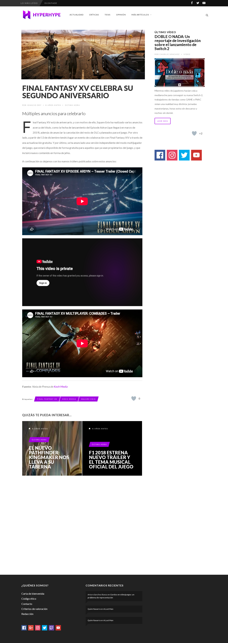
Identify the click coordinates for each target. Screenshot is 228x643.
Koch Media (60, 386)
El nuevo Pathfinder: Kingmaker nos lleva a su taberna (49, 457)
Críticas (94, 14)
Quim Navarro (94, 609)
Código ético (28, 598)
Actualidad (76, 14)
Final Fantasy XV (47, 399)
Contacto (26, 603)
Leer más (162, 121)
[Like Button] (133, 398)
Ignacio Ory (34, 105)
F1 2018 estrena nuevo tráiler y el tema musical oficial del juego (111, 459)
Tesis (107, 14)
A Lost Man (108, 609)
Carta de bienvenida (32, 593)
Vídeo (187, 54)
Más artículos (140, 14)
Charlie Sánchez (170, 54)
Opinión (121, 14)
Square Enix (88, 399)
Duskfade (51, 3)
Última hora (72, 105)
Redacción (27, 613)
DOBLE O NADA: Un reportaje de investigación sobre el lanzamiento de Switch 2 (178, 42)
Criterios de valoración (34, 608)
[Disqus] (82, 524)
